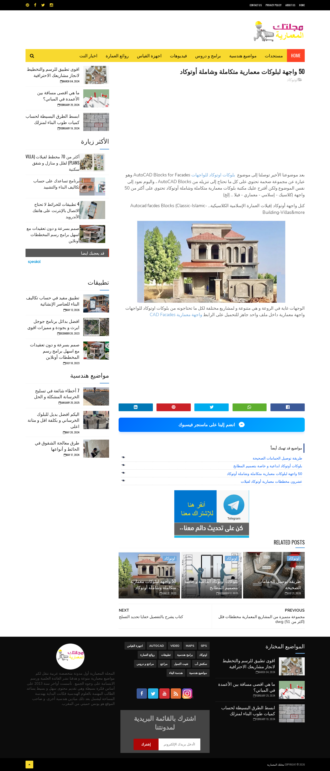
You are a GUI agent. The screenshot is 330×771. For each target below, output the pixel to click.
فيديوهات (178, 55)
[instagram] (51, 5)
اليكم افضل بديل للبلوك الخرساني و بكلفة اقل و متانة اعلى (53, 420)
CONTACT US (256, 5)
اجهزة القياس (149, 55)
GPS (204, 646)
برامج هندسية (185, 655)
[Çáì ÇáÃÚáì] (29, 764)
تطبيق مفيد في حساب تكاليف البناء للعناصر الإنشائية (52, 300)
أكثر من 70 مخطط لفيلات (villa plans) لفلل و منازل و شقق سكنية (52, 162)
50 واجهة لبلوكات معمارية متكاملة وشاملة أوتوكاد (264, 474)
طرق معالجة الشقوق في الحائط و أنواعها (57, 445)
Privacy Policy (274, 5)
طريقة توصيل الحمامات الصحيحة (277, 458)
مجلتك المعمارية (275, 764)
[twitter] (43, 5)
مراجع (164, 664)
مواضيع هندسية (243, 55)
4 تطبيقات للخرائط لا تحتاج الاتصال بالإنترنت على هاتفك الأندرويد (55, 210)
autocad (156, 646)
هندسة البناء (176, 673)
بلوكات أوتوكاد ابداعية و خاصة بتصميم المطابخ (267, 466)
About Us (290, 5)
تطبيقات (166, 655)
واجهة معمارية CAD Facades (176, 315)
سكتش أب (201, 664)
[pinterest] (27, 5)
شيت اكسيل (181, 664)
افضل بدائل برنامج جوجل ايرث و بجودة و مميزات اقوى (53, 324)
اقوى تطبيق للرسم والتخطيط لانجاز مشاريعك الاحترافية (53, 72)
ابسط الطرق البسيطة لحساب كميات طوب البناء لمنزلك (52, 119)
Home (296, 55)
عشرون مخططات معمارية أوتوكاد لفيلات (271, 481)
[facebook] (35, 5)
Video (174, 646)
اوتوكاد (292, 79)
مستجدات (274, 55)
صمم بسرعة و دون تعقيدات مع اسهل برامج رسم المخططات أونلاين (53, 234)
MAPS (190, 646)
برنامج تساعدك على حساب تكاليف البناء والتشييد (56, 183)
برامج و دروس (208, 55)
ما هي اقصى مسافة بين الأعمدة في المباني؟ (58, 95)
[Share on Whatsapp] (250, 407)
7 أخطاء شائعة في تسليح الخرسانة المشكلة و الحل (56, 393)
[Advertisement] (211, 123)
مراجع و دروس (145, 664)
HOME (302, 5)
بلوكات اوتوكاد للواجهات (213, 175)
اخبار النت (88, 55)
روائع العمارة (117, 55)
